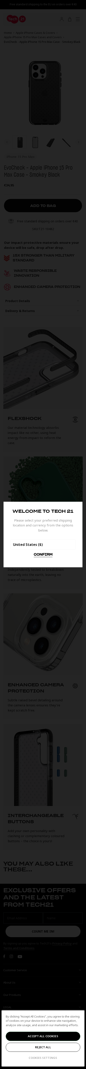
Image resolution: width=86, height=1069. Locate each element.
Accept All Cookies (43, 1036)
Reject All (43, 1047)
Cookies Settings (43, 1058)
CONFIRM (43, 554)
